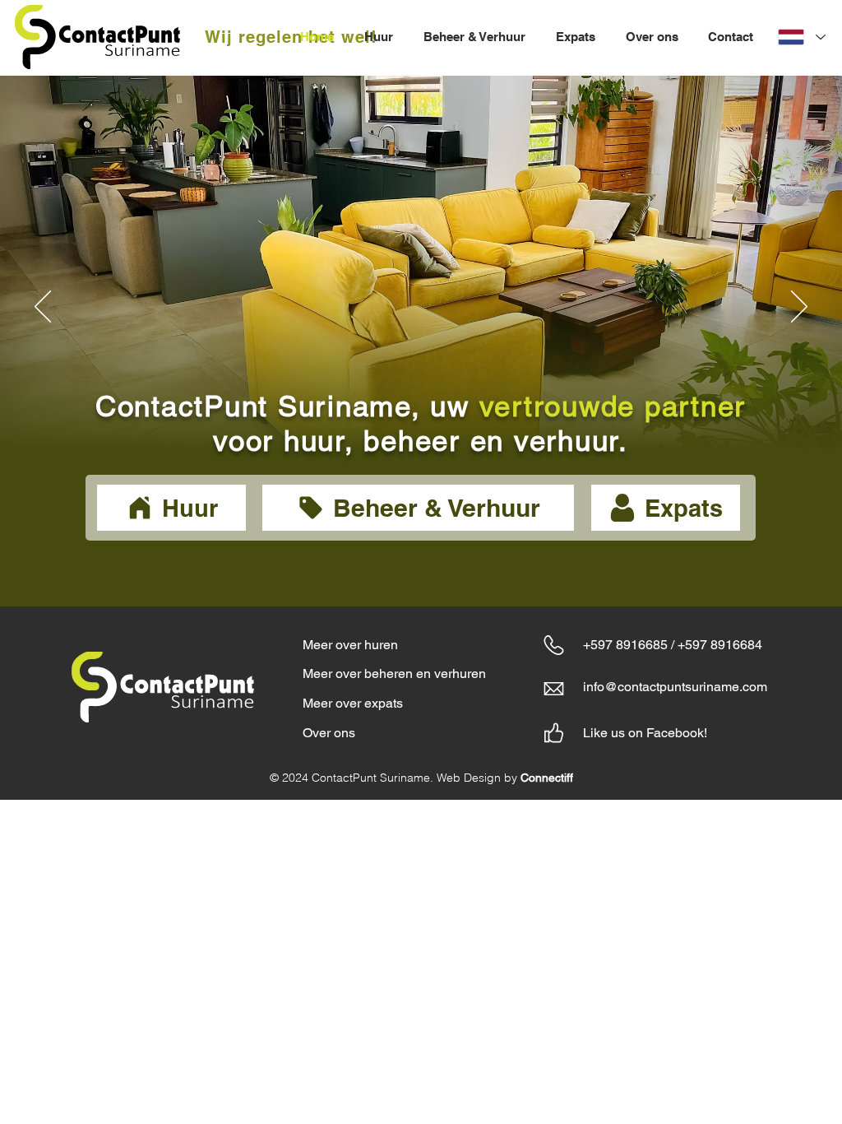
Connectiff (546, 777)
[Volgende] (799, 307)
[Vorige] (43, 307)
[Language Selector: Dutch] (800, 37)
